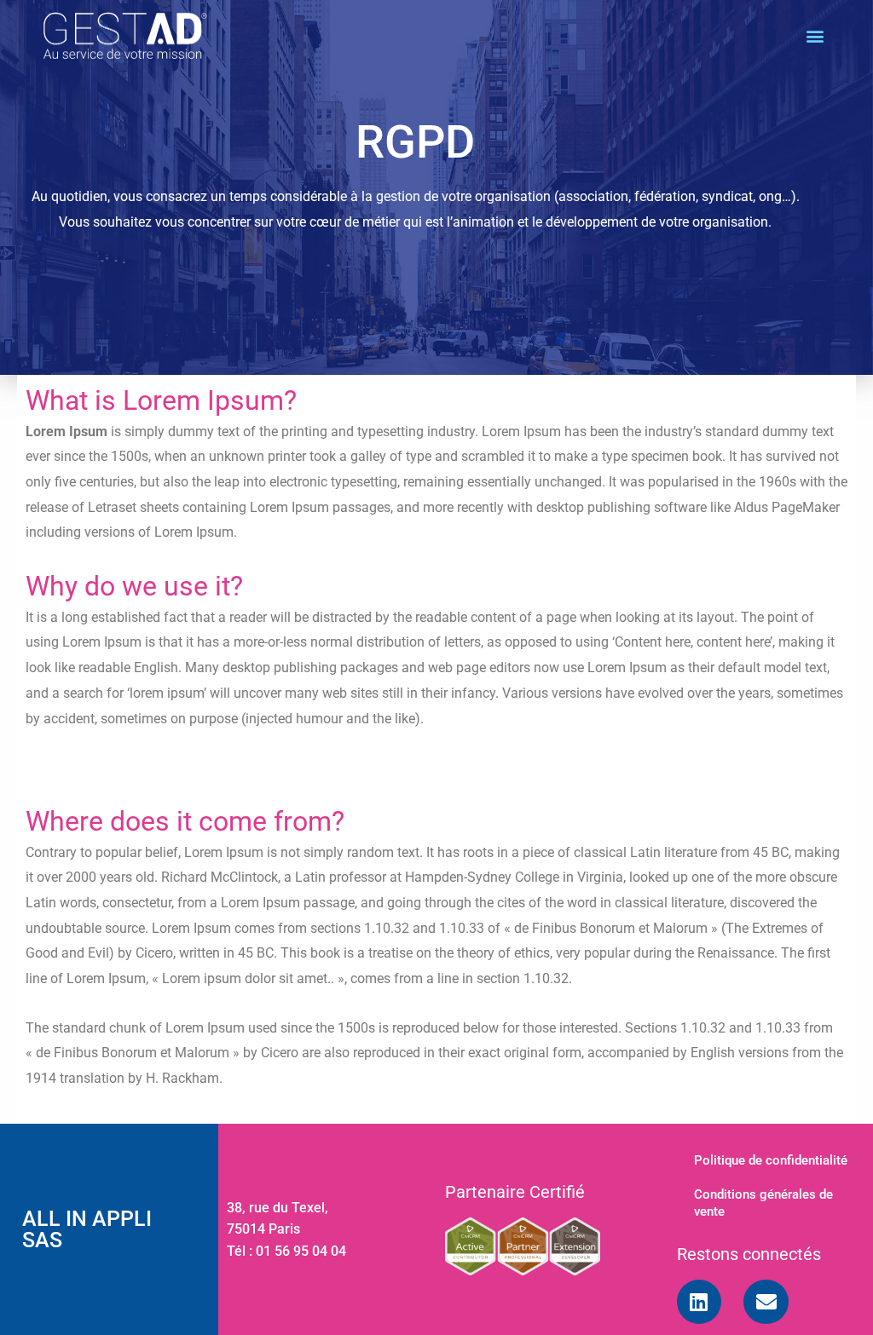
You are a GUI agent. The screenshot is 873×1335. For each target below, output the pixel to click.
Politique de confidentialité (770, 1160)
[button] (815, 35)
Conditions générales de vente (763, 1203)
